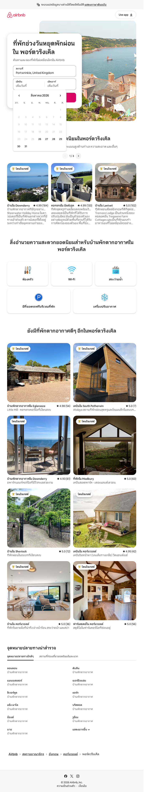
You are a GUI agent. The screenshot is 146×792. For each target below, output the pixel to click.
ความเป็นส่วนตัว (66, 786)
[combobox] (44, 73)
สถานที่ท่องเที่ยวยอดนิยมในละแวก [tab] (58, 656)
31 (26, 146)
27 (46, 139)
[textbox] (29, 86)
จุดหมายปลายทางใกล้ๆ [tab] (20, 656)
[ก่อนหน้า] (65, 156)
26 (39, 139)
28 (53, 139)
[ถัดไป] (78, 156)
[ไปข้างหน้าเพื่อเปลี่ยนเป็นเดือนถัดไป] (60, 96)
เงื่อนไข (83, 786)
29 (60, 139)
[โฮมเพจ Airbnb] (16, 14)
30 (18, 146)
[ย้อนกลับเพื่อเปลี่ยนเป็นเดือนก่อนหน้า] (19, 96)
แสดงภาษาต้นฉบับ (95, 4)
